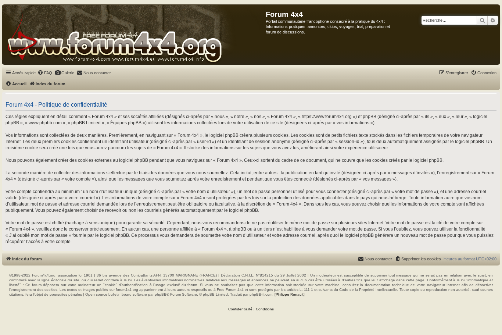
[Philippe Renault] (290, 294)
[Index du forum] (134, 34)
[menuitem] (44, 72)
